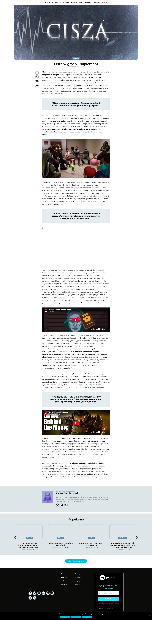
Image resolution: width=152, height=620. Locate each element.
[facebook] (37, 73)
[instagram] (43, 593)
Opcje (87, 617)
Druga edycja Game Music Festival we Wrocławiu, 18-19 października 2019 (122, 545)
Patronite (103, 3)
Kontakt (63, 588)
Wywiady (74, 3)
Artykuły (58, 3)
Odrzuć (76, 617)
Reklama (77, 584)
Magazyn (88, 3)
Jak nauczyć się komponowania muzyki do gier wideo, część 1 (29, 545)
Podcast (96, 3)
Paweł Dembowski (73, 66)
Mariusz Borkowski (57, 547)
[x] (34, 598)
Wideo (81, 3)
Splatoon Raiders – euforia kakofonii (60, 544)
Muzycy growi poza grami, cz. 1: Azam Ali (91, 544)
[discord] (48, 593)
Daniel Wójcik (88, 547)
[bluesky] (34, 593)
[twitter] (37, 77)
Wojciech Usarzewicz (26, 549)
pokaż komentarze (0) (76, 561)
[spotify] (52, 593)
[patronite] (30, 598)
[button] (136, 537)
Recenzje (66, 3)
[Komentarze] (37, 85)
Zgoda (65, 617)
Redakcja (64, 584)
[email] (37, 81)
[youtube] (39, 593)
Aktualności (49, 3)
